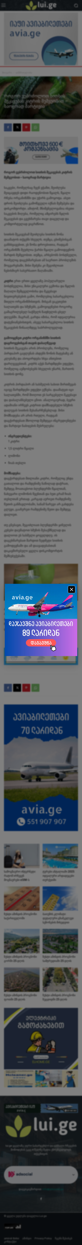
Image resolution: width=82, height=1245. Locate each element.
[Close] (71, 589)
